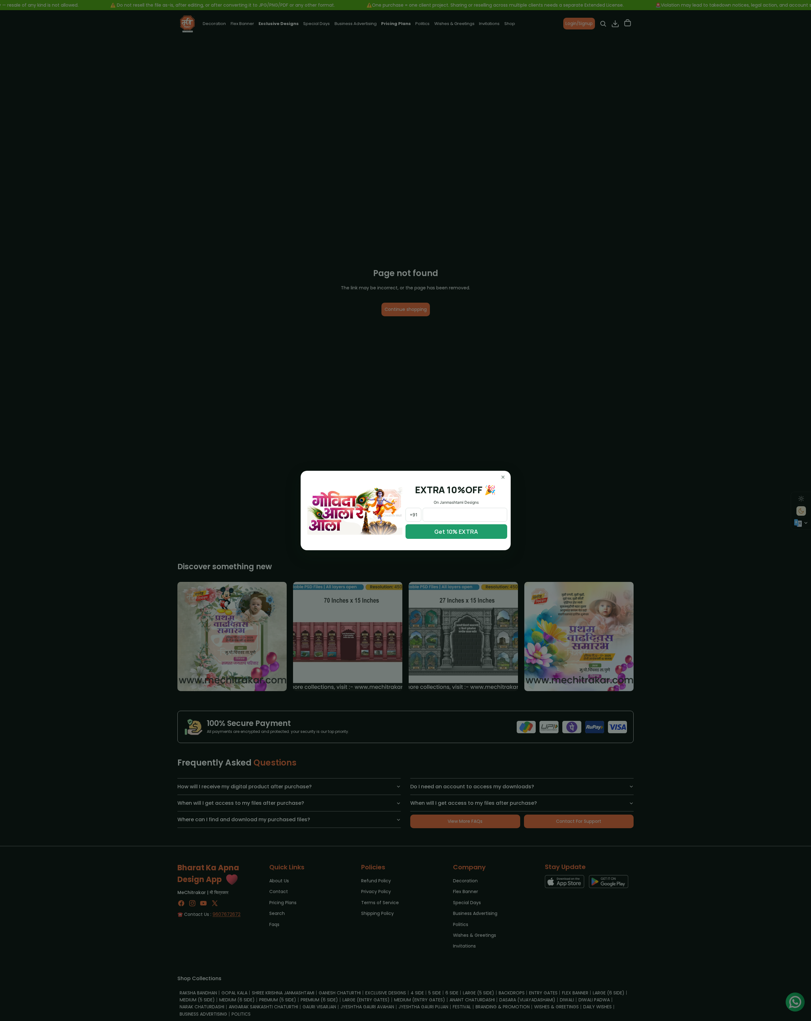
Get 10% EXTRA (456, 531)
